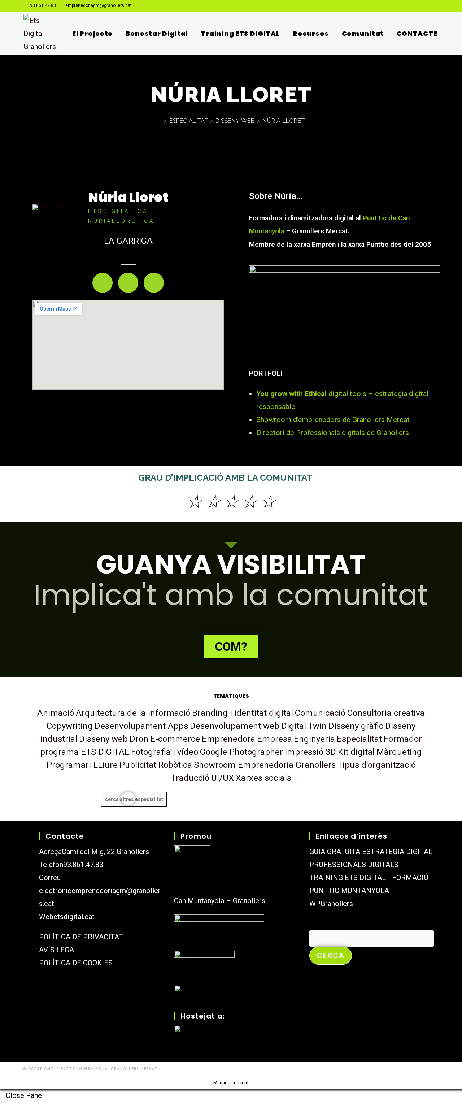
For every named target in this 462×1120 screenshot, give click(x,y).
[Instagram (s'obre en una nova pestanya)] (418, 5)
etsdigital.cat (74, 916)
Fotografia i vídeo (164, 752)
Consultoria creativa (386, 713)
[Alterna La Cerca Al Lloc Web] (443, 33)
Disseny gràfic (355, 726)
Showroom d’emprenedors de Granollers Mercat (333, 419)
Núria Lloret (128, 197)
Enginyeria (314, 739)
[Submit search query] (128, 798)
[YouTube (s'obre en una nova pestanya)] (427, 5)
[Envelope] (128, 283)
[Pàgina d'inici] (159, 120)
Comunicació (320, 713)
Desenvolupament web (234, 726)
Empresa (274, 739)
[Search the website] (134, 799)
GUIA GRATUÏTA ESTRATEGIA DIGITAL (370, 851)
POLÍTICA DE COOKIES (76, 963)
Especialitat (359, 739)
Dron (139, 739)
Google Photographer (241, 752)
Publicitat (137, 765)
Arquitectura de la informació (133, 713)
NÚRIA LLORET (283, 120)
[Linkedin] (154, 283)
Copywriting (70, 726)
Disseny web (103, 739)
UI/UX (222, 778)
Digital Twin (304, 726)
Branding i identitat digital (242, 713)
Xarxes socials (263, 778)
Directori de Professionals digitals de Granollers (332, 432)
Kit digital (356, 752)
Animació (55, 713)
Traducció (190, 778)
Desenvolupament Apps (141, 726)
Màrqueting (399, 752)
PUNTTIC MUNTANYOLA (349, 890)
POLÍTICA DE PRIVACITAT (81, 937)
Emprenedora (228, 739)
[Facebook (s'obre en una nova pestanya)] (409, 5)
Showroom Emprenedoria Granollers (265, 765)
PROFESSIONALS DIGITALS (353, 864)
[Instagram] (102, 283)
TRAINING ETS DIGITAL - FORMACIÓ (368, 877)
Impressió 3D (310, 752)
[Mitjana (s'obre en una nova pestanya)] (435, 5)
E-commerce (175, 739)
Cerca (319, 924)
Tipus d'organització (376, 765)
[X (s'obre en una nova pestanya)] (400, 5)
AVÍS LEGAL (58, 950)
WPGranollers (331, 903)
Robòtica (175, 765)
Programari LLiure (82, 765)
